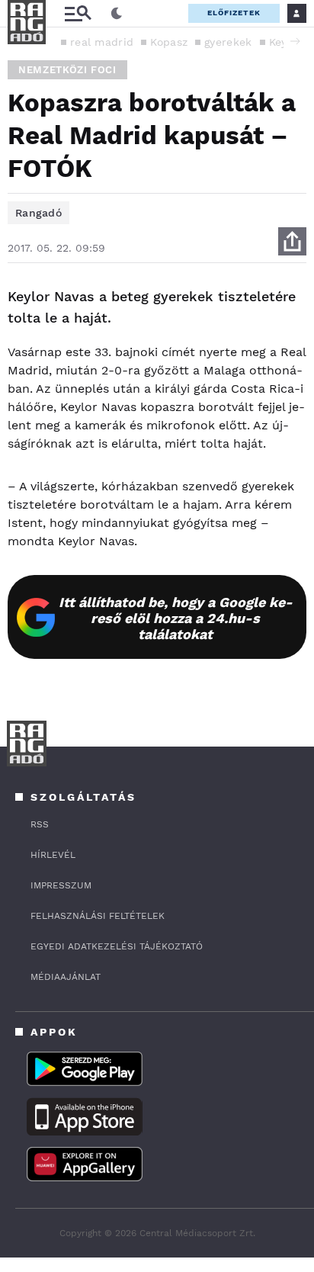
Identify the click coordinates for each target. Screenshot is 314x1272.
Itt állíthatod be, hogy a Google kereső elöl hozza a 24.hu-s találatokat (176, 618)
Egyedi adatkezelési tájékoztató (116, 946)
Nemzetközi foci (67, 69)
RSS (39, 824)
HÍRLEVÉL (52, 855)
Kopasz (168, 42)
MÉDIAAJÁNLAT (65, 977)
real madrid (101, 42)
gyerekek (228, 42)
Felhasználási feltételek (97, 916)
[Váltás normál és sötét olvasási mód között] (116, 14)
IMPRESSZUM (60, 885)
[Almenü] (77, 13)
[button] (295, 41)
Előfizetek (234, 12)
